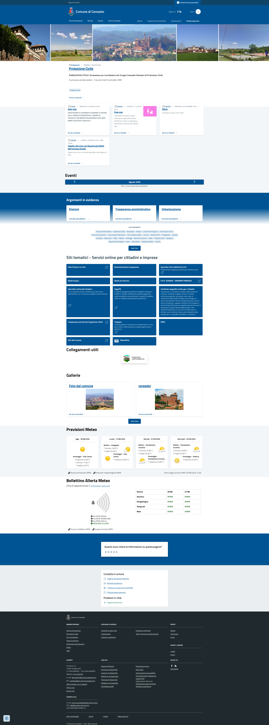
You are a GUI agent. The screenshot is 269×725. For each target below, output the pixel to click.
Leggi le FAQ (140, 678)
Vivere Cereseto (114, 20)
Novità (90, 20)
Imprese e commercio (143, 630)
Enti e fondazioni (72, 637)
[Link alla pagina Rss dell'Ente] (175, 666)
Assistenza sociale (119, 231)
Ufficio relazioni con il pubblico (76, 684)
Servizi (100, 20)
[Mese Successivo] (194, 182)
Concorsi (146, 235)
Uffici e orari (70, 687)
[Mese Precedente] (74, 182)
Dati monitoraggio (72, 716)
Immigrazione (166, 235)
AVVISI (73, 106)
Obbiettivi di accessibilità (109, 683)
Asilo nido (72, 109)
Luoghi (172, 651)
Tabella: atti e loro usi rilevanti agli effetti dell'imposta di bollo (86, 147)
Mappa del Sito (123, 716)
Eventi (172, 654)
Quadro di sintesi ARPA (103, 529)
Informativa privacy (142, 666)
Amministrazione (75, 20)
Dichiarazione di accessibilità (145, 673)
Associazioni (130, 231)
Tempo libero (136, 241)
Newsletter (174, 669)
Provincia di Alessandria (109, 669)
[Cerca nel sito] (197, 11)
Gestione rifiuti (155, 235)
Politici (68, 647)
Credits (105, 716)
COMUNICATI (75, 65)
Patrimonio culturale (140, 238)
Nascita (121, 238)
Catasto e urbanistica (108, 637)
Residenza (169, 238)
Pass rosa (118, 112)
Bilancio (138, 231)
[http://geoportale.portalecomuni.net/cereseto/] (134, 358)
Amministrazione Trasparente (146, 676)
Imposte (174, 235)
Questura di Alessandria (109, 673)
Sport (128, 241)
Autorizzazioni (106, 634)
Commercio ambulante (99, 235)
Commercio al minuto (166, 231)
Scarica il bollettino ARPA (80, 529)
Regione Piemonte (73, 2)
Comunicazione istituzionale (116, 235)
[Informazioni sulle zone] (100, 485)
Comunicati (174, 634)
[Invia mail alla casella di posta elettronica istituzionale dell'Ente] (84, 677)
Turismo (157, 241)
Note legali (139, 669)
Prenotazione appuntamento (146, 684)
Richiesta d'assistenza (143, 686)
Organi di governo (72, 640)
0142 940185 (78, 674)
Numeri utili (70, 691)
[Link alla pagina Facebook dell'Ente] (171, 666)
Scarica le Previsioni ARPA (80, 472)
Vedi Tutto (134, 421)
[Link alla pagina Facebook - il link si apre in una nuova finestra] (178, 11)
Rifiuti (165, 109)
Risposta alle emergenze (116, 241)
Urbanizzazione (176, 21)
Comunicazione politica (134, 235)
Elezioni (139, 21)
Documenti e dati (72, 634)
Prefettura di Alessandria (109, 676)
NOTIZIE (120, 106)
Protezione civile (159, 238)
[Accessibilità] (6, 718)
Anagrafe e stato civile (109, 630)
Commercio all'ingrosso (150, 231)
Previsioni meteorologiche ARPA (108, 472)
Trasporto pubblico (147, 241)
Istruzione (99, 238)
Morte (115, 238)
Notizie (172, 630)
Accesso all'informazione (104, 231)
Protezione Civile (81, 68)
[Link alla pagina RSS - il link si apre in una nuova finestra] (180, 11)
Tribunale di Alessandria (109, 679)
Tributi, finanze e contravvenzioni (147, 634)
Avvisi (172, 637)
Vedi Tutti (134, 248)
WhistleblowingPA (107, 686)
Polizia (150, 238)
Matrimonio (108, 238)
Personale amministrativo (75, 644)
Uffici (68, 651)
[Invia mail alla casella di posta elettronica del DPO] (85, 702)
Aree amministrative (73, 630)
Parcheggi (129, 238)
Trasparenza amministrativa (156, 21)
